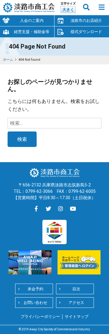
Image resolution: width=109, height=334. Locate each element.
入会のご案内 (32, 20)
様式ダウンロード (86, 31)
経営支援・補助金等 (31, 31)
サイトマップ (76, 316)
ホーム (8, 60)
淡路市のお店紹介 (86, 20)
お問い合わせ (35, 302)
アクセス (76, 302)
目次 (76, 289)
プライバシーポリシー (40, 316)
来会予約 (35, 289)
